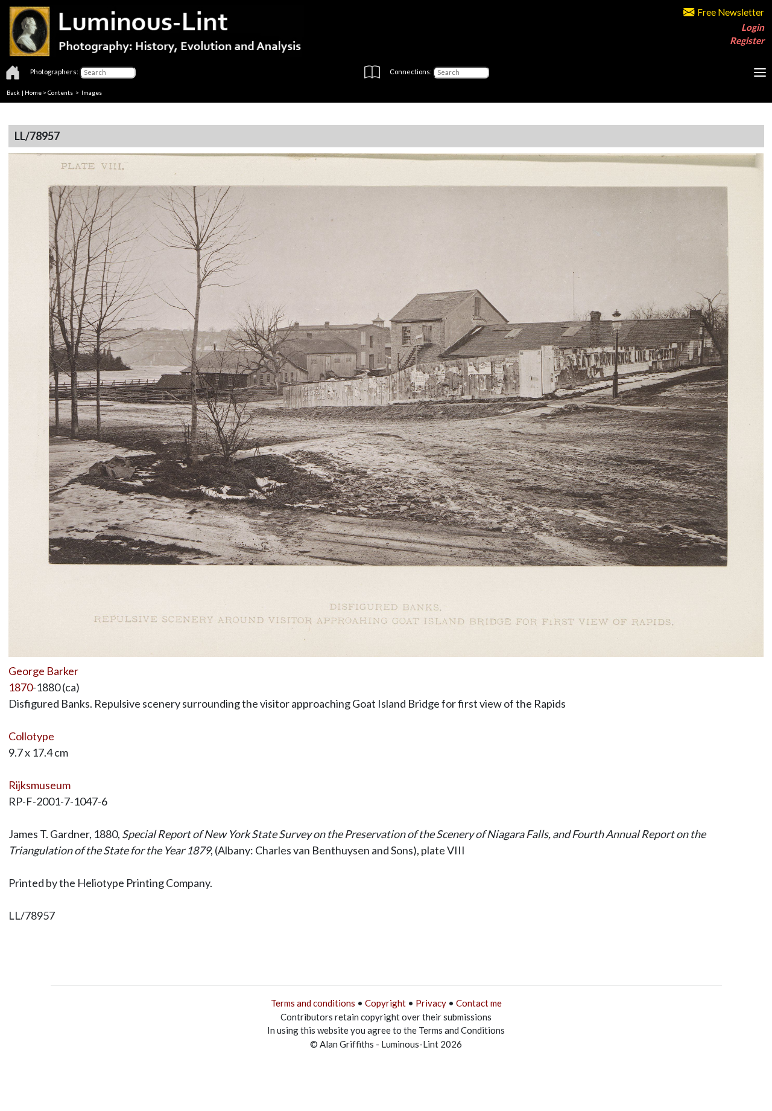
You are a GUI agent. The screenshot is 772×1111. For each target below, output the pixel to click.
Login (752, 27)
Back (13, 92)
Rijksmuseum (39, 785)
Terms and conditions (313, 1002)
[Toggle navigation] (760, 72)
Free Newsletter (730, 12)
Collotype (31, 736)
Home (33, 92)
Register (747, 40)
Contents (60, 92)
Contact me (479, 1002)
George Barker (43, 670)
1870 (20, 687)
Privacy (431, 1002)
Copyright (385, 1002)
